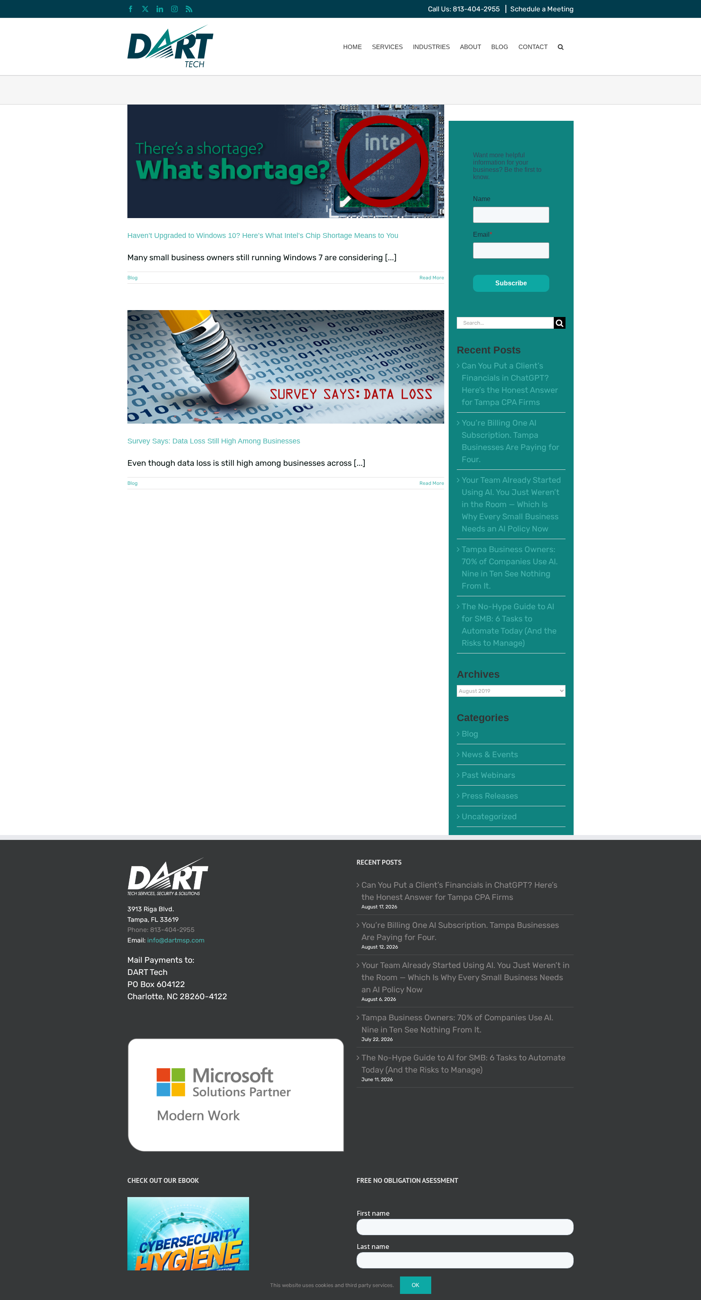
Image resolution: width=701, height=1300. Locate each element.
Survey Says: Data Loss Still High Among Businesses (213, 441)
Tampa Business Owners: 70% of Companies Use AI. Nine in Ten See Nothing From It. (457, 1023)
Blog (132, 278)
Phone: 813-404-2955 (161, 930)
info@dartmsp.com (175, 940)
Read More (431, 278)
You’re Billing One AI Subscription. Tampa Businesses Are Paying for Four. (460, 931)
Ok (415, 1285)
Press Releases (490, 796)
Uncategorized (489, 816)
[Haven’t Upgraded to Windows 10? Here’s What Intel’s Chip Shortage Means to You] (285, 161)
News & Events (490, 754)
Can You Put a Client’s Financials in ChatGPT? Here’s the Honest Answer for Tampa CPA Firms (459, 891)
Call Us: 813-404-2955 (464, 9)
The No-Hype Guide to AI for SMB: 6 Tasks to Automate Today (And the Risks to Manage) (463, 1064)
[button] (560, 46)
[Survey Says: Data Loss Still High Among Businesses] (285, 367)
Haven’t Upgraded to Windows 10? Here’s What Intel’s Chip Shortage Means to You (262, 235)
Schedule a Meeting (542, 9)
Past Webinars (488, 775)
